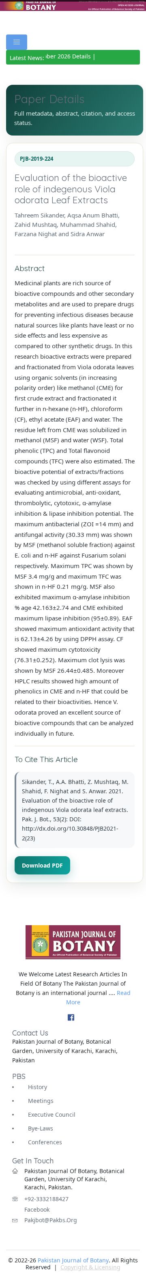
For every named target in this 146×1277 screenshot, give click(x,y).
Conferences (45, 1142)
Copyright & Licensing (90, 1267)
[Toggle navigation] (16, 42)
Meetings (41, 1101)
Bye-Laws (40, 1128)
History (37, 1087)
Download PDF (42, 865)
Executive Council (51, 1114)
